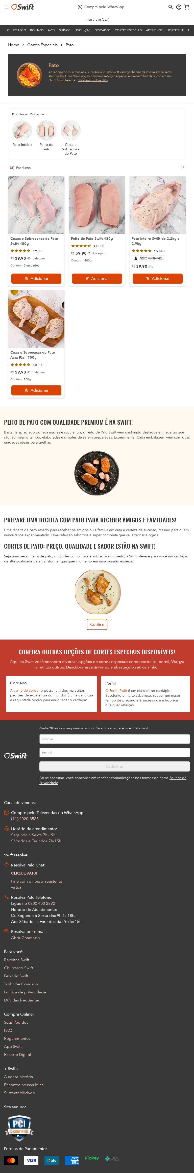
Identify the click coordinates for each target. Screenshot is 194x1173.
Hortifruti (175, 30)
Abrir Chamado (25, 938)
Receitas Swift (16, 960)
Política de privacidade (25, 992)
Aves (51, 30)
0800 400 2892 (41, 903)
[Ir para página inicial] (22, 7)
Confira (97, 624)
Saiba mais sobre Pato (93, 80)
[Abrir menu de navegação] (6, 7)
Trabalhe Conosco (21, 984)
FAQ (8, 1030)
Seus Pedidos (16, 1022)
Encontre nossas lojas (23, 1085)
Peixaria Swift (16, 976)
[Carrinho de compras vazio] (187, 7)
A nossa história (18, 1077)
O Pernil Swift (116, 690)
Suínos (64, 30)
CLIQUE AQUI (24, 873)
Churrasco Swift (18, 968)
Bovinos (37, 30)
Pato (70, 45)
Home (13, 45)
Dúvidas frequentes (22, 1000)
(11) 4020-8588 (25, 819)
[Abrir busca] (171, 7)
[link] (97, 19)
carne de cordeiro (28, 690)
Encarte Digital (17, 1054)
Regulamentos (17, 1038)
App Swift (13, 1046)
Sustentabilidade (19, 1093)
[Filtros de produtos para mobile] (183, 168)
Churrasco (16, 30)
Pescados (102, 30)
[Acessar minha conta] (179, 7)
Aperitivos (154, 30)
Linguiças (82, 30)
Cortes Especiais (128, 30)
